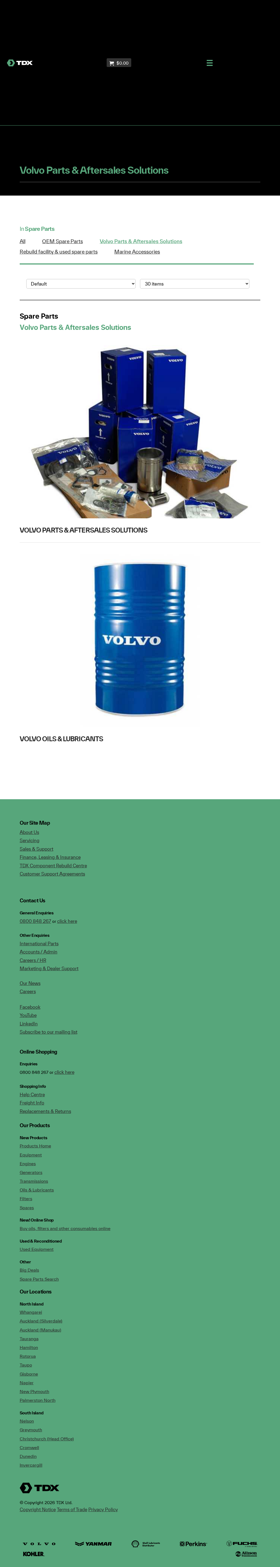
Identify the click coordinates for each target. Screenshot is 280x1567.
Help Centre (32, 1094)
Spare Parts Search (39, 1279)
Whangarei (31, 1312)
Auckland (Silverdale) (41, 1320)
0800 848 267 (35, 921)
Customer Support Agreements (52, 873)
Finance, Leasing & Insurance (50, 857)
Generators (31, 1172)
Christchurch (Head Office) (47, 1438)
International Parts (39, 943)
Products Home (35, 1145)
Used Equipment (37, 1249)
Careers (28, 991)
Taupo (26, 1364)
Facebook (30, 1007)
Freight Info (32, 1102)
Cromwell (29, 1447)
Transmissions (34, 1181)
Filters (26, 1198)
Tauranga (29, 1338)
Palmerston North (38, 1400)
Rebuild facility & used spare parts (59, 252)
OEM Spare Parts (62, 241)
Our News (30, 983)
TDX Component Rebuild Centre (53, 865)
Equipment (31, 1154)
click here (67, 921)
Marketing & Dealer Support (49, 968)
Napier (27, 1382)
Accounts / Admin (38, 951)
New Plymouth (34, 1391)
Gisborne (29, 1373)
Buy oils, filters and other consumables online (65, 1228)
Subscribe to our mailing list (48, 1031)
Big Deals (29, 1269)
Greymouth (31, 1429)
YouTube (28, 1015)
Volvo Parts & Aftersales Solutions (141, 241)
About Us (29, 832)
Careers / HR (33, 960)
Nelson (27, 1420)
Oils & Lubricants (37, 1189)
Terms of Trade (72, 1509)
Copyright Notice (38, 1509)
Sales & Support (36, 848)
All (22, 241)
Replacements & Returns (45, 1111)
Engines (28, 1163)
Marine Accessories (137, 252)
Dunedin (28, 1456)
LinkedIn (29, 1023)
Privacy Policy (103, 1509)
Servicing (29, 840)
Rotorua (28, 1356)
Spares (27, 1207)
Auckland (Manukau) (40, 1329)
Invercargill (31, 1465)
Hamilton (29, 1347)
